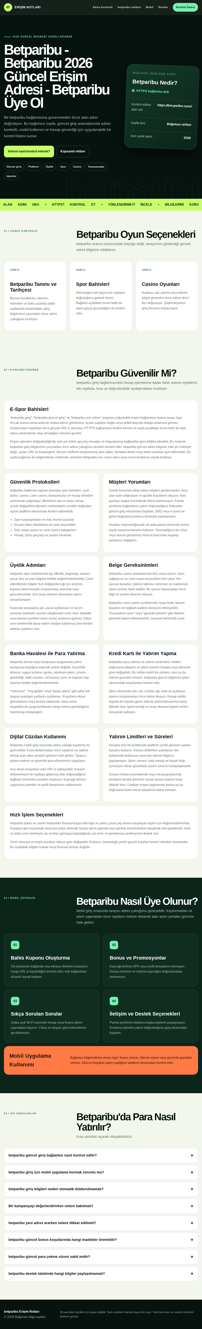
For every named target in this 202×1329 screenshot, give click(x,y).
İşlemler (11, 176)
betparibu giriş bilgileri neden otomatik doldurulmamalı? (56, 1189)
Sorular (163, 7)
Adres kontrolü (103, 7)
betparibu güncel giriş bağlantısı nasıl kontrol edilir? (52, 1155)
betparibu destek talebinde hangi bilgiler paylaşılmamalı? (56, 1274)
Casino (77, 166)
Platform (33, 166)
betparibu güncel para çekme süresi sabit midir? (49, 1257)
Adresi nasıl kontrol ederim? (29, 151)
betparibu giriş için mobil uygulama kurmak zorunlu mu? (56, 1172)
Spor (63, 166)
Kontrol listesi (185, 7)
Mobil (149, 7)
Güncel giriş (14, 166)
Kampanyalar (96, 166)
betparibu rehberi (129, 7)
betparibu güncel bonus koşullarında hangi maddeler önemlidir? (62, 1240)
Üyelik (49, 166)
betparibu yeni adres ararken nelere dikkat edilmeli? (52, 1223)
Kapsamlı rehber (73, 151)
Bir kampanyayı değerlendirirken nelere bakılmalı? (50, 1206)
